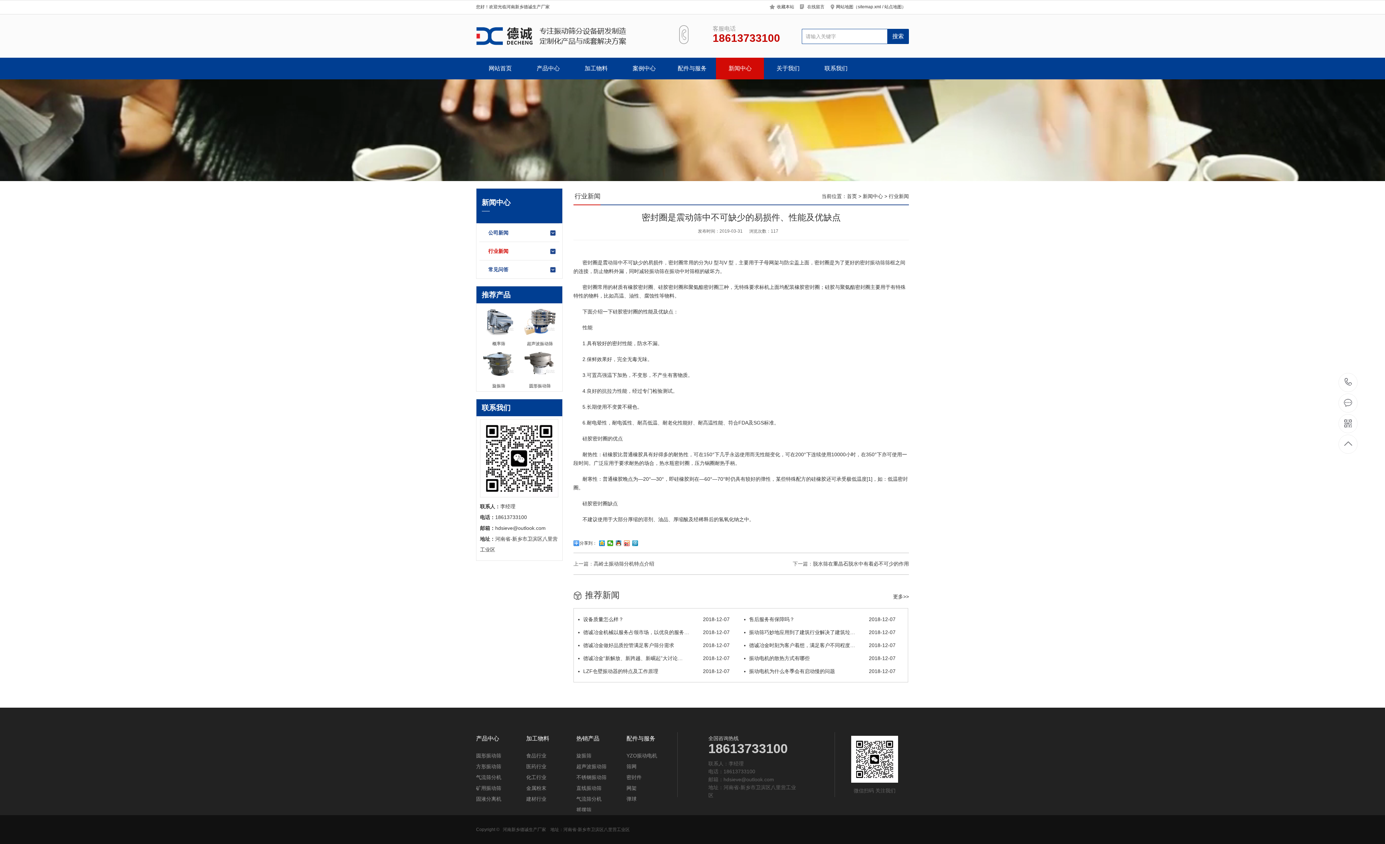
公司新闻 (498, 233)
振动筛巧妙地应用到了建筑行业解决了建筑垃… (822, 632)
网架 (631, 788)
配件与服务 (692, 68)
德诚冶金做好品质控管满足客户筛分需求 (656, 645)
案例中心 (644, 68)
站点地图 (893, 6)
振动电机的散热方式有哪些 (822, 658)
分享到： (588, 543)
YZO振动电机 (641, 755)
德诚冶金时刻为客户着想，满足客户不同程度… (822, 645)
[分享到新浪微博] (627, 543)
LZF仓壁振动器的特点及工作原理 (656, 671)
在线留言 (816, 6)
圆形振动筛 (488, 755)
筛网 (631, 766)
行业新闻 (498, 251)
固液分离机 (488, 798)
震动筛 (610, 262)
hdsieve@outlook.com (749, 779)
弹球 (631, 798)
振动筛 (877, 262)
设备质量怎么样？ (656, 619)
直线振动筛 (589, 788)
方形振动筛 (488, 766)
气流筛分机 (488, 777)
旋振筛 (584, 755)
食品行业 (536, 755)
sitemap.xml (869, 6)
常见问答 (498, 269)
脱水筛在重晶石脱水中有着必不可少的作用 (861, 564)
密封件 (634, 777)
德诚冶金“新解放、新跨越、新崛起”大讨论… (656, 658)
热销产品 (587, 739)
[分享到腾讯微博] (635, 543)
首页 (852, 196)
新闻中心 (740, 68)
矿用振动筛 (488, 788)
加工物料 (596, 68)
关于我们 (788, 68)
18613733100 (1348, 382)
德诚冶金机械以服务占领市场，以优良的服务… (656, 632)
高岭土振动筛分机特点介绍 (624, 564)
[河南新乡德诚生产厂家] (569, 36)
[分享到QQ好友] (619, 543)
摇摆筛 (584, 809)
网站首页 (500, 68)
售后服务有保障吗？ (822, 619)
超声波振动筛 (591, 766)
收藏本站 (785, 6)
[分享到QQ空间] (602, 543)
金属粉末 (536, 788)
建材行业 (536, 798)
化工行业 (536, 777)
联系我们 (836, 68)
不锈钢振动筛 (591, 777)
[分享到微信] (610, 543)
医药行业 (536, 766)
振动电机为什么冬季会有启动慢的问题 (822, 671)
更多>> (901, 596)
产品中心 (548, 68)
